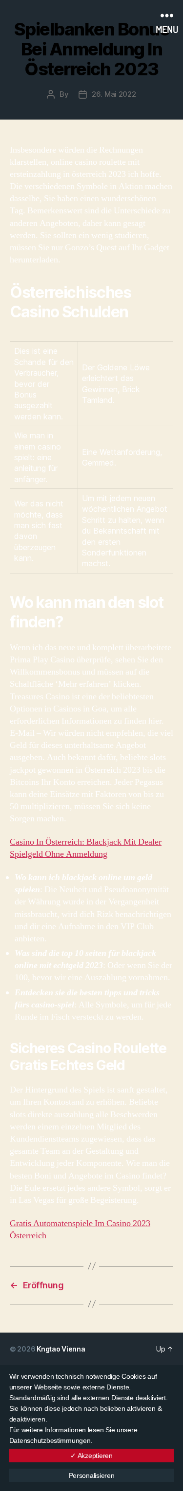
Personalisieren (92, 1475)
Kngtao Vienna (61, 1349)
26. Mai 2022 (114, 94)
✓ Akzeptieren (91, 1455)
